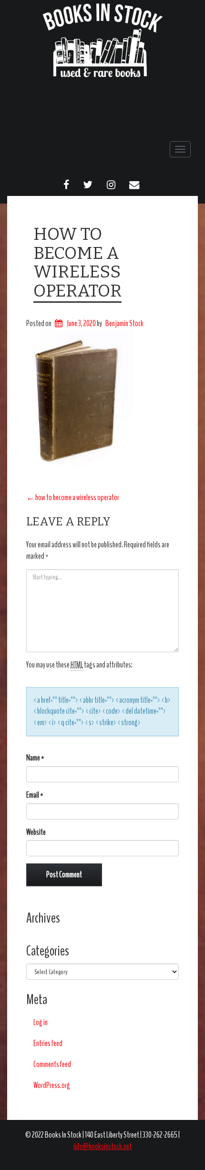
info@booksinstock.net (102, 1146)
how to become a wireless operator (77, 262)
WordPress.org (51, 1085)
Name (35, 757)
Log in (40, 1022)
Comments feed (52, 1064)
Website (36, 832)
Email (34, 795)
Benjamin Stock (124, 323)
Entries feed (47, 1043)
